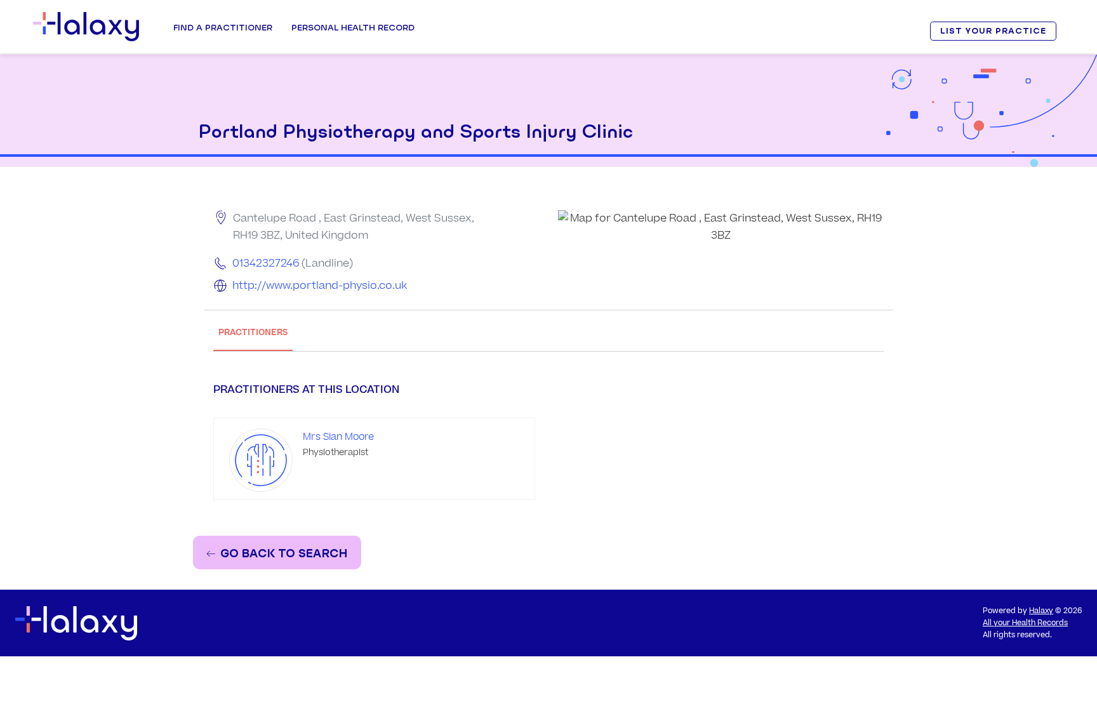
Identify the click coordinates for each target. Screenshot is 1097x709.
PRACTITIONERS (253, 332)
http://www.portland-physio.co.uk (319, 285)
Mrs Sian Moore (338, 437)
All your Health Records (1025, 623)
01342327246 (265, 263)
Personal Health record (353, 27)
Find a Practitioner (222, 27)
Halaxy (1041, 611)
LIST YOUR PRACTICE (993, 31)
